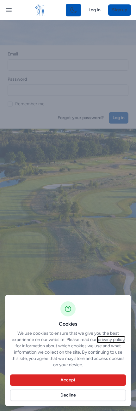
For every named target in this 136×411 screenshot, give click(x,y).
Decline (68, 395)
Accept (68, 380)
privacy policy (111, 339)
